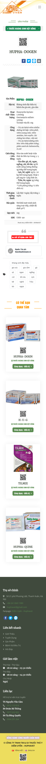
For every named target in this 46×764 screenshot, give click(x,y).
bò (13, 286)
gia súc (15, 267)
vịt (13, 272)
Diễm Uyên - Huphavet (22, 611)
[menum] (39, 7)
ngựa (22, 286)
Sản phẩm (23, 21)
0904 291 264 (13, 719)
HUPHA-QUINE (23, 546)
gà (36, 267)
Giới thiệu (10, 634)
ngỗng (31, 272)
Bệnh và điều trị (13, 645)
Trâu (31, 282)
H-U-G (23, 420)
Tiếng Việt (19, 750)
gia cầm (26, 267)
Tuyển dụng (10, 637)
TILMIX (23, 483)
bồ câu (23, 277)
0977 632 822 (13, 712)
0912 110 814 (13, 705)
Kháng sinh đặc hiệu (20, 263)
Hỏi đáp (9, 649)
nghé (22, 282)
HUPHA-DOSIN (23, 356)
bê (13, 282)
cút (13, 277)
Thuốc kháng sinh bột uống (22, 28)
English (31, 750)
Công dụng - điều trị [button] (22, 366)
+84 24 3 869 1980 (15, 603)
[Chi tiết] (23, 60)
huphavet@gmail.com (17, 607)
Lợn (32, 277)
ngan (22, 272)
